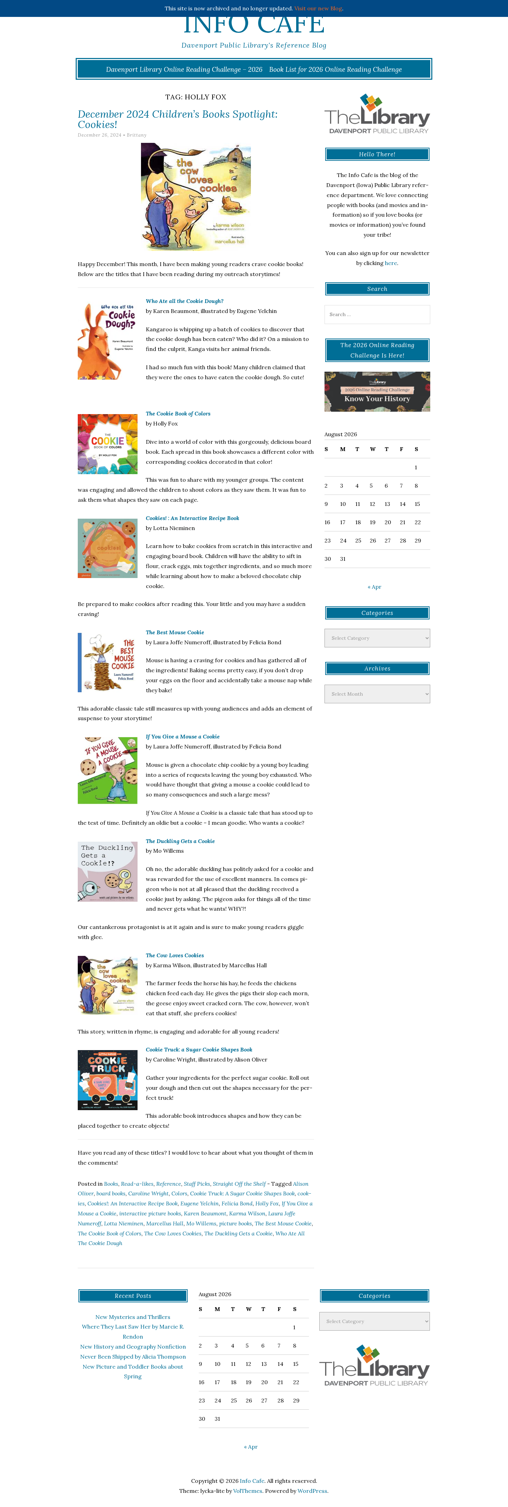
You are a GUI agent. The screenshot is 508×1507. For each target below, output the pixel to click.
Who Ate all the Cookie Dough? (185, 300)
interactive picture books (150, 1213)
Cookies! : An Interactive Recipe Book (192, 518)
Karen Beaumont (205, 1213)
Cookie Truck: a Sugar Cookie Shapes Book (199, 1049)
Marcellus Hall (165, 1223)
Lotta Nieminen (123, 1223)
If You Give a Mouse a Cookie (183, 736)
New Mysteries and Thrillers (132, 1316)
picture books (235, 1223)
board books (110, 1193)
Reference (168, 1183)
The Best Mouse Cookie (175, 632)
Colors (179, 1193)
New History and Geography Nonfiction (133, 1346)
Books (111, 1183)
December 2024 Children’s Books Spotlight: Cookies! (178, 119)
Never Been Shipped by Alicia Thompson (133, 1356)
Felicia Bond (237, 1203)
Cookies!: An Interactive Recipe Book (132, 1203)
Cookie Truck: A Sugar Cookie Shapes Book (242, 1193)
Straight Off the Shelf (239, 1183)
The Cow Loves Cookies (175, 955)
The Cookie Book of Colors (109, 1233)
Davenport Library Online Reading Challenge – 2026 (184, 69)
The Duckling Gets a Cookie (180, 841)
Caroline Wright (148, 1193)
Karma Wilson (247, 1213)
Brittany (137, 135)
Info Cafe (254, 22)
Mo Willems (201, 1223)
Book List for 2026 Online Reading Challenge (335, 69)
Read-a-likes (137, 1183)
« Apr (375, 586)
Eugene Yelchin (199, 1203)
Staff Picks (197, 1183)
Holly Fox (267, 1203)
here (391, 263)
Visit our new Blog (318, 8)
